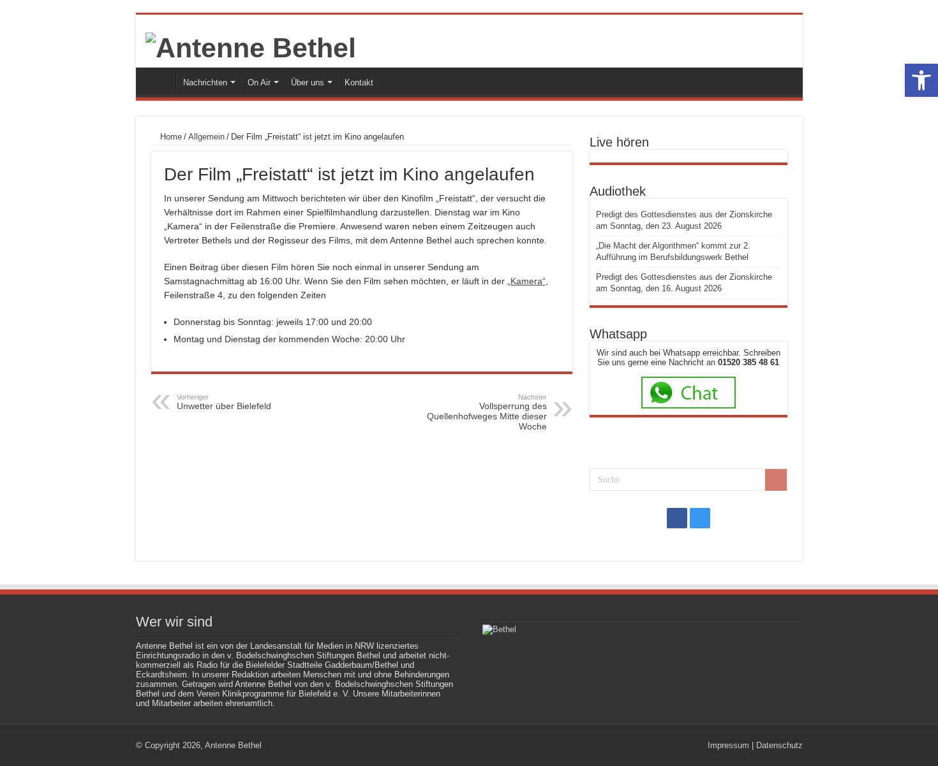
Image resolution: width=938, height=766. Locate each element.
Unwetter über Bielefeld (224, 402)
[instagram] (700, 518)
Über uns (307, 82)
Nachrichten (205, 82)
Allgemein (206, 136)
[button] (921, 80)
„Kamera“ (526, 281)
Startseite (158, 81)
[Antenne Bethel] (250, 46)
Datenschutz (779, 745)
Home (170, 136)
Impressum (728, 745)
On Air (259, 82)
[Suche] (776, 480)
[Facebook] (677, 518)
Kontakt (359, 82)
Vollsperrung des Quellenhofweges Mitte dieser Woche (487, 412)
